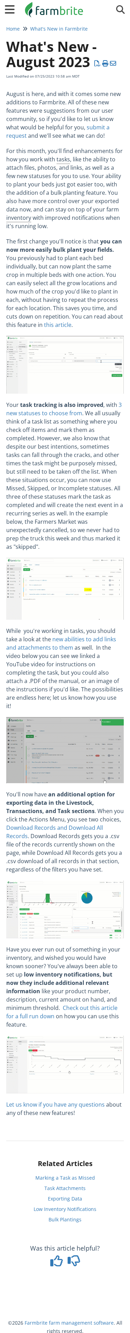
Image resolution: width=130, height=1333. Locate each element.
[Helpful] (57, 1263)
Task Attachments (65, 1188)
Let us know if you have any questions (55, 1104)
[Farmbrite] (55, 6)
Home (13, 28)
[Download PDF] (98, 63)
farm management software (81, 1322)
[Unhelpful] (73, 1263)
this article (57, 325)
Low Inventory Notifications (65, 1209)
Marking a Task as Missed (65, 1177)
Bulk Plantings (65, 1219)
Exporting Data (65, 1198)
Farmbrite (36, 1322)
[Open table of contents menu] (12, 8)
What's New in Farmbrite (59, 28)
